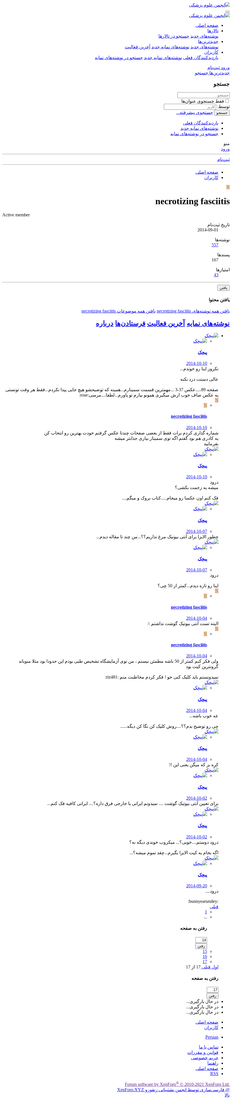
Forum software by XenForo (177, 1084)
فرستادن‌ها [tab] (130, 323)
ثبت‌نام (223, 159)
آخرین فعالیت (137, 46)
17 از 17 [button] (193, 967)
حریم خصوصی (204, 1057)
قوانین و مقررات (202, 1052)
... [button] (205, 916)
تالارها (212, 30)
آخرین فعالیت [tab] (166, 323)
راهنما (212, 1063)
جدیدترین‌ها (208, 41)
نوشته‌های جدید (204, 36)
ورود (225, 149)
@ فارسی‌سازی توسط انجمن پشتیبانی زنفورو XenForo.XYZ (173, 1089)
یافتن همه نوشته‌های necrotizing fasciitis (193, 311)
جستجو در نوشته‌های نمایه (119, 57)
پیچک (202, 352)
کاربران (211, 52)
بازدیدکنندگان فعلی (200, 57)
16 (205, 956)
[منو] (227, 11)
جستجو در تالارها (173, 36)
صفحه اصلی (207, 25)
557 (215, 244)
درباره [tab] (104, 323)
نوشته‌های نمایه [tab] (208, 323)
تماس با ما (208, 1047)
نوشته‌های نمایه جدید (170, 46)
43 (216, 274)
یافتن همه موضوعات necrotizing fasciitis (118, 311)
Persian (211, 1037)
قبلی (214, 906)
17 (205, 961)
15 (205, 951)
